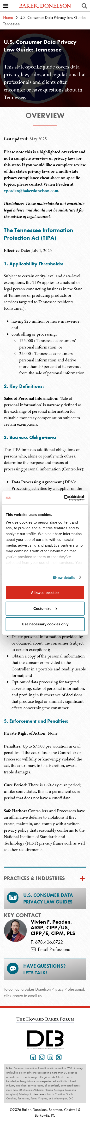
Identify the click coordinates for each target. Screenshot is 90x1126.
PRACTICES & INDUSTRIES (34, 878)
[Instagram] (41, 1056)
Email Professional (54, 949)
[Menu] (6, 5)
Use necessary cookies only (45, 624)
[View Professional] (15, 930)
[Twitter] (58, 1056)
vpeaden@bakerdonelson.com (31, 191)
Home (8, 17)
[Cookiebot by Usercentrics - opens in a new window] (64, 498)
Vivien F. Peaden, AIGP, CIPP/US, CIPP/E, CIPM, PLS (53, 928)
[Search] (84, 5)
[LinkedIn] (49, 1056)
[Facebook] (32, 1056)
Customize (42, 608)
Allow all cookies (45, 593)
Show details (64, 577)
